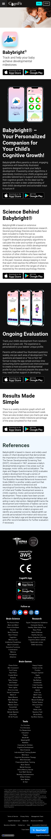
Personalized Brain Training (25, 762)
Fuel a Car (37, 692)
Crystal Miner (13, 675)
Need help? (41, 830)
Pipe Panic (13, 673)
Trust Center (25, 829)
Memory (13, 652)
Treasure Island (13, 685)
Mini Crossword (13, 668)
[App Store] (13, 75)
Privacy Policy (24, 816)
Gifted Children (25, 777)
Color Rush (13, 714)
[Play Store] (34, 75)
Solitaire (13, 678)
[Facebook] (14, 612)
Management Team (37, 816)
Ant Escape (13, 682)
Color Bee (37, 678)
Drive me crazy (13, 690)
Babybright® (25, 740)
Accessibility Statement (39, 825)
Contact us (21, 825)
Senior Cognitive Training (37, 637)
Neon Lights (13, 687)
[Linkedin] (36, 612)
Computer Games (37, 625)
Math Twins (37, 695)
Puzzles (37, 670)
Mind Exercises (25, 760)
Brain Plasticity (13, 632)
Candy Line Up (37, 668)
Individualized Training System (25, 752)
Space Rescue (13, 697)
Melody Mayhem (13, 712)
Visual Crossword (13, 692)
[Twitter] (20, 612)
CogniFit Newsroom (14, 821)
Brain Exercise (25, 750)
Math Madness (13, 700)
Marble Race (13, 702)
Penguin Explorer (37, 673)
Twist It (37, 707)
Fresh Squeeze (37, 687)
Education (25, 733)
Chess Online (13, 665)
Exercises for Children (25, 745)
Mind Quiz (25, 755)
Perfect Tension (37, 702)
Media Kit (25, 821)
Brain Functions (13, 645)
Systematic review (37, 642)
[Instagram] (31, 612)
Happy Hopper (37, 665)
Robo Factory (13, 680)
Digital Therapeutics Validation (37, 622)
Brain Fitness (13, 635)
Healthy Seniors (36, 635)
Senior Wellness (36, 632)
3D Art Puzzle (13, 717)
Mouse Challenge (38, 700)
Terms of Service (13, 816)
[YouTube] (25, 612)
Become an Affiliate (37, 821)
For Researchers (25, 730)
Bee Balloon (37, 680)
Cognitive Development (25, 747)
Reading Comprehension (25, 774)
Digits (37, 675)
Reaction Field (37, 712)
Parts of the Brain (13, 627)
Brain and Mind (13, 625)
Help (28, 825)
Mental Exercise (25, 767)
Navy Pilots (37, 630)
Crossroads (37, 682)
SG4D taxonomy (36, 645)
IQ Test (25, 782)
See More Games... (37, 717)
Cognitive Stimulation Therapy (25, 757)
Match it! (13, 695)
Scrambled (13, 707)
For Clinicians (25, 728)
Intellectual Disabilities (13, 642)
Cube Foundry (37, 685)
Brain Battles (25, 779)
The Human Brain (13, 622)
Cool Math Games (25, 772)
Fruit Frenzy (13, 670)
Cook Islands (8, 835)
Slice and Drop (37, 705)
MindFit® (25, 737)
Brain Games (25, 765)
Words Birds (37, 714)
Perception (13, 654)
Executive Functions (13, 647)
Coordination (13, 650)
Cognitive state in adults (36, 640)
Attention (13, 657)
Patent (25, 735)
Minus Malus (37, 697)
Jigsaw (37, 690)
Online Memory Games (25, 770)
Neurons (13, 630)
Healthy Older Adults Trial (37, 627)
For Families (25, 725)
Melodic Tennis (13, 705)
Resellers (25, 742)
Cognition (13, 637)
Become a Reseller (10, 825)
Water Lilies (37, 709)
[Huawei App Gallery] (25, 597)
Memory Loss (13, 640)
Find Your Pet (13, 709)
